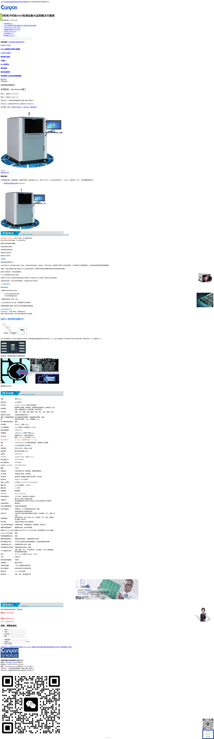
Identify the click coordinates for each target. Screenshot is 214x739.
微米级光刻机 (5, 57)
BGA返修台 (5, 64)
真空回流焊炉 (5, 72)
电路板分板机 (12, 29)
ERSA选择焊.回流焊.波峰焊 (20, 25)
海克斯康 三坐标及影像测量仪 (11, 76)
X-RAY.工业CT (6, 53)
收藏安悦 (12, 2)
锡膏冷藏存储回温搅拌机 (47, 647)
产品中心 (10, 31)
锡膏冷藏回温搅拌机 (18, 42)
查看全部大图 (5, 172)
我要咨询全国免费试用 (10, 183)
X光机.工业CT (12, 27)
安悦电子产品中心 (16, 107)
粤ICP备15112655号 (11, 662)
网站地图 (23, 2)
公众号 (3, 2)
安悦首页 (8, 23)
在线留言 (7, 2)
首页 (8, 107)
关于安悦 (9, 33)
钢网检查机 (33, 107)
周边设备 (4, 68)
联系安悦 (18, 2)
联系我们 (9, 35)
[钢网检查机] (32, 168)
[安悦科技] (9, 11)
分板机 (10, 42)
